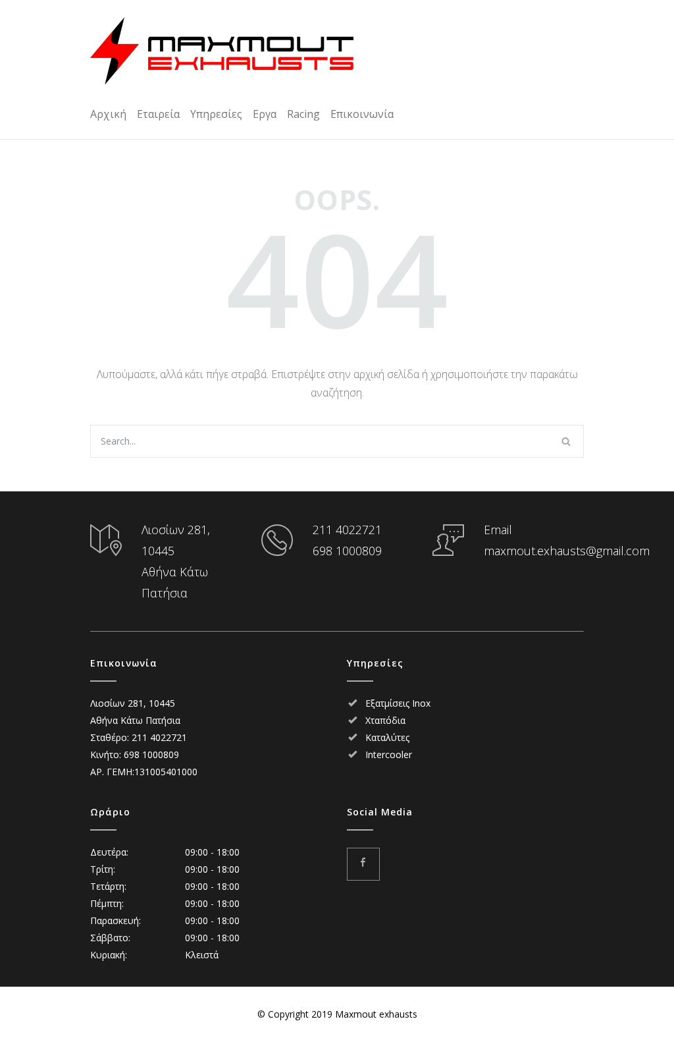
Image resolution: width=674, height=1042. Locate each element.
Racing (303, 114)
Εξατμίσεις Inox (397, 703)
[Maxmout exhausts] (221, 50)
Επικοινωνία (362, 114)
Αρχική (108, 114)
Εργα (264, 114)
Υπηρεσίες (216, 114)
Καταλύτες (387, 737)
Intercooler (388, 754)
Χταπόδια (385, 720)
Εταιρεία (158, 114)
